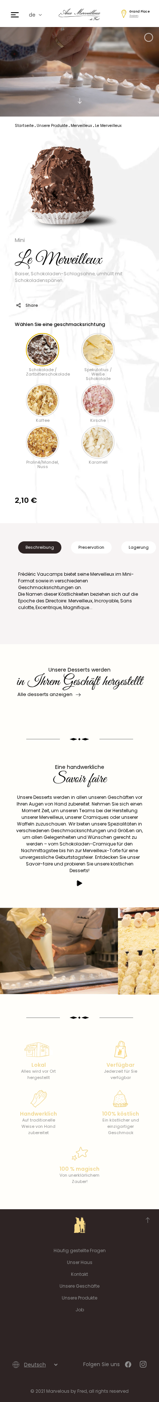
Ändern (133, 15)
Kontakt (79, 1274)
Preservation (91, 547)
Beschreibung (40, 547)
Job (79, 1310)
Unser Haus (79, 1262)
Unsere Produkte (79, 1298)
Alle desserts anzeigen (44, 694)
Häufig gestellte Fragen (80, 1250)
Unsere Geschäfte (79, 1286)
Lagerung (139, 547)
